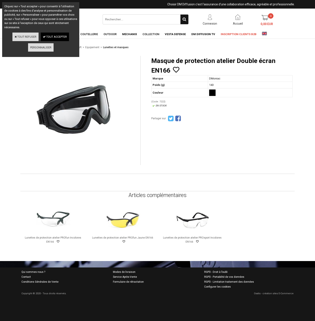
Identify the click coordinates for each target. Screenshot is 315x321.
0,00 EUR (267, 24)
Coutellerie (89, 34)
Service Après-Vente (125, 276)
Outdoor (110, 34)
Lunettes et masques (116, 47)
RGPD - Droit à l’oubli (216, 271)
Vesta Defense (175, 34)
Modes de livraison (124, 271)
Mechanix (129, 34)
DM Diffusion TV (203, 34)
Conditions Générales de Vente (39, 281)
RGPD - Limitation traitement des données (229, 281)
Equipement (92, 47)
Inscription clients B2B (238, 34)
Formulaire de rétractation (128, 281)
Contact (26, 276)
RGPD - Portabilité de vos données (224, 276)
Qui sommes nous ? (33, 271)
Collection (150, 34)
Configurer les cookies (217, 286)
